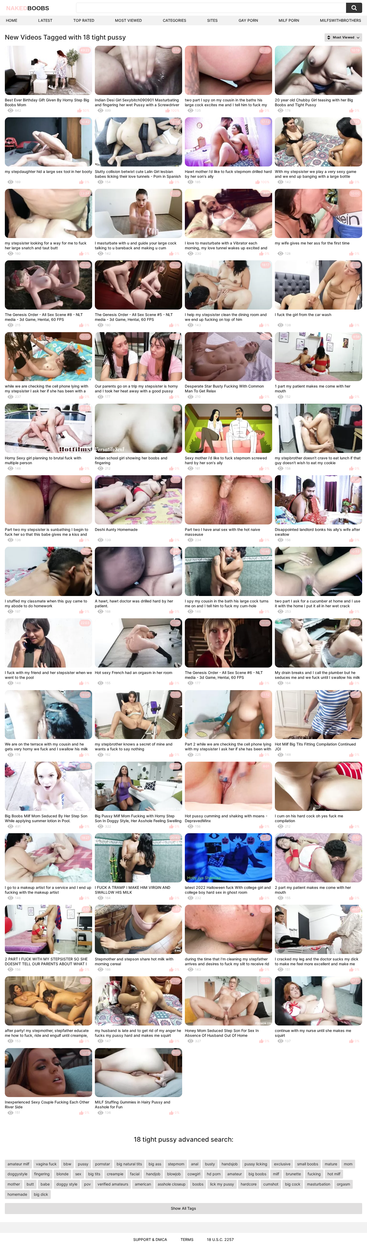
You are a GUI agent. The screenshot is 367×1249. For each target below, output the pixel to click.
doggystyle (17, 1174)
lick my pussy (222, 1184)
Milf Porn (289, 20)
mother (14, 1184)
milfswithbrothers (340, 20)
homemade (17, 1194)
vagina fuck (46, 1164)
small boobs (307, 1164)
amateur (234, 1174)
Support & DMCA (150, 1239)
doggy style (66, 1184)
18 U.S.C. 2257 (220, 1239)
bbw (67, 1164)
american (143, 1184)
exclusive (282, 1164)
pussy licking (255, 1164)
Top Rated (83, 20)
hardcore (249, 1184)
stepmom (176, 1164)
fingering (42, 1174)
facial (134, 1174)
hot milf (334, 1174)
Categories (174, 20)
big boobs (257, 1174)
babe (45, 1184)
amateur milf (18, 1164)
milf (276, 1174)
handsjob (230, 1164)
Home (11, 20)
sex (78, 1174)
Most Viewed (128, 20)
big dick (41, 1194)
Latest (45, 20)
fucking (314, 1174)
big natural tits (129, 1164)
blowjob (174, 1174)
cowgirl (194, 1174)
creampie (115, 1174)
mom (348, 1164)
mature (331, 1164)
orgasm (343, 1184)
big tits (94, 1174)
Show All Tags (183, 1208)
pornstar (102, 1164)
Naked (27, 8)
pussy (83, 1164)
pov (87, 1184)
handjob (153, 1174)
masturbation (318, 1184)
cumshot (270, 1184)
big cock (292, 1184)
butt (30, 1184)
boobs (197, 1184)
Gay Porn (248, 20)
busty (210, 1164)
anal (194, 1164)
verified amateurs (113, 1184)
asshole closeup (172, 1184)
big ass (155, 1164)
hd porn (214, 1174)
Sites (212, 20)
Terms (187, 1239)
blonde (62, 1174)
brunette (293, 1174)
